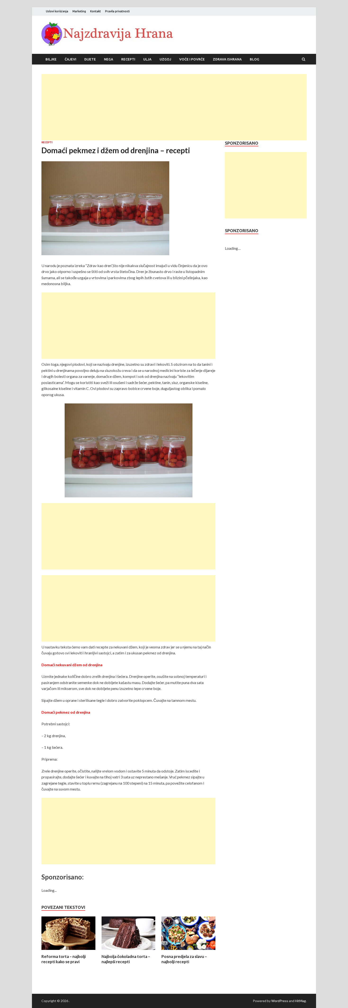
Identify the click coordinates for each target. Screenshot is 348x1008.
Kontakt (95, 11)
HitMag (300, 1001)
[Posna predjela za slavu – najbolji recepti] (188, 951)
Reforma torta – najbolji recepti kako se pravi (63, 959)
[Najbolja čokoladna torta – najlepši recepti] (129, 951)
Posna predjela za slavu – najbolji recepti (184, 959)
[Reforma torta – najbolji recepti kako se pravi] (68, 951)
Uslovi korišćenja (57, 11)
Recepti (128, 59)
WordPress (279, 1001)
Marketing (79, 11)
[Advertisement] (174, 107)
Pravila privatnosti (117, 11)
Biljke (51, 59)
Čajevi (70, 59)
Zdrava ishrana (227, 59)
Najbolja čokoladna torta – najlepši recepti (126, 959)
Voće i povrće (192, 59)
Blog (254, 59)
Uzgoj (165, 59)
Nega (108, 59)
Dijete (90, 59)
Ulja (147, 59)
